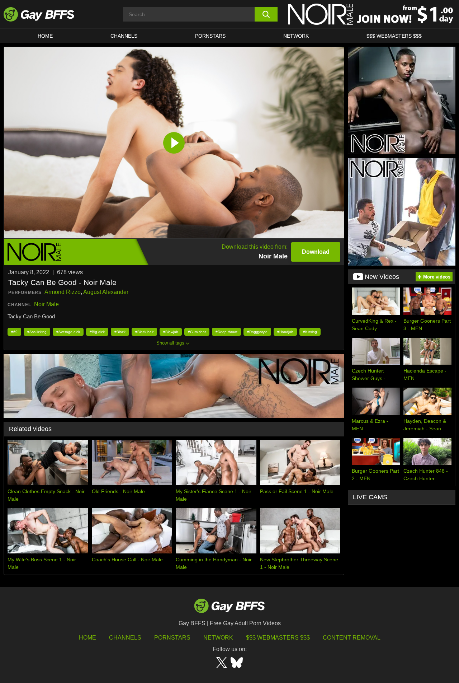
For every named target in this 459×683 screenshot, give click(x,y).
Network (296, 36)
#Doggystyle (257, 332)
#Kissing (310, 332)
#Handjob (285, 332)
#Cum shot (197, 332)
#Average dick (68, 332)
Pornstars (172, 638)
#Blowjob (170, 332)
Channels (125, 638)
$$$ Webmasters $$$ (394, 36)
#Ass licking (37, 332)
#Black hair (144, 332)
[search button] (266, 14)
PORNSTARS (210, 36)
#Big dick (97, 332)
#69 (14, 332)
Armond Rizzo (62, 292)
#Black (120, 332)
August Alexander (105, 292)
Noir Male (46, 304)
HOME (45, 36)
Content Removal (351, 638)
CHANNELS (123, 36)
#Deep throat (226, 332)
